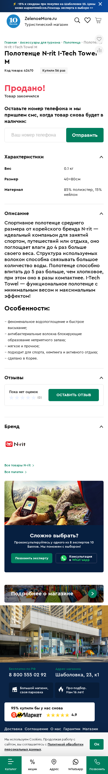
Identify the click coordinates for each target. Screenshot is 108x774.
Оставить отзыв (73, 395)
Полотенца (71, 42)
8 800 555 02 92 (27, 674)
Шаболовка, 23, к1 (77, 674)
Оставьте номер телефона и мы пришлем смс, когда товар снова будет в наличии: (53, 115)
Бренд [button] (11, 426)
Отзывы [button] (14, 377)
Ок (96, 744)
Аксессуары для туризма (40, 42)
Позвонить (97, 769)
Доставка (13, 729)
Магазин (90, 729)
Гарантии (71, 729)
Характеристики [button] (24, 156)
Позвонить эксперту (31, 558)
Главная (10, 42)
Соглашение (36, 729)
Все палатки (13, 472)
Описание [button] (16, 213)
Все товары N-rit (17, 465)
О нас (55, 729)
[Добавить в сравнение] (99, 50)
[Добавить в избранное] (99, 39)
